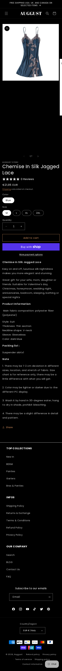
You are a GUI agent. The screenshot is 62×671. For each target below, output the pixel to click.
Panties (10, 471)
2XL (38, 213)
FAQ (8, 576)
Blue (8, 200)
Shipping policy (42, 659)
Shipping (6, 189)
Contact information (32, 664)
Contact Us (13, 569)
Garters (10, 478)
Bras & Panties (14, 485)
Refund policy (33, 654)
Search (10, 555)
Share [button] (9, 427)
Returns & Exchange (18, 513)
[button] (6, 13)
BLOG (9, 562)
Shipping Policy (15, 505)
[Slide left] (24, 156)
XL (26, 213)
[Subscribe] (49, 597)
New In (10, 456)
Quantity (6, 220)
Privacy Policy (14, 534)
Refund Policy (14, 527)
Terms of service (23, 659)
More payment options (31, 254)
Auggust (18, 654)
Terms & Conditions (18, 520)
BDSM (9, 464)
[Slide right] (37, 156)
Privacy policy (49, 654)
